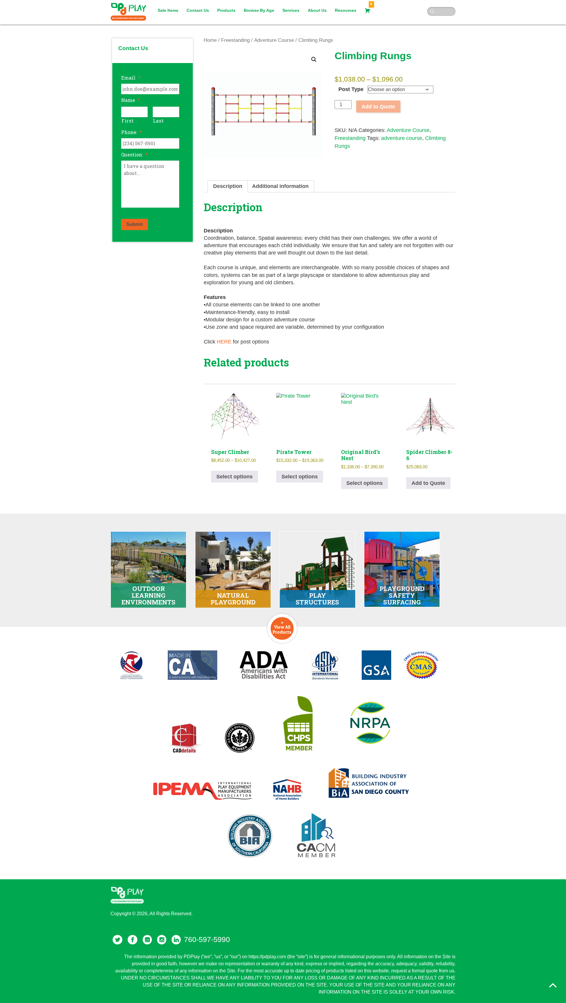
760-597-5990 (207, 939)
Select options (234, 477)
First (127, 121)
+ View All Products (282, 627)
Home (210, 40)
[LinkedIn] (176, 939)
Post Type (350, 89)
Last (158, 121)
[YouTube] (147, 939)
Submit (134, 224)
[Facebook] (132, 939)
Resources (345, 10)
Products (226, 10)
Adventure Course (274, 40)
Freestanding (235, 40)
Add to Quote (378, 107)
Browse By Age (259, 10)
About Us (317, 10)
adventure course (401, 138)
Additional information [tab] (280, 186)
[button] (314, 59)
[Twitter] (117, 939)
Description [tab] (227, 186)
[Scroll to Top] (553, 985)
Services (291, 10)
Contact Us (198, 10)
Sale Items (168, 10)
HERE (224, 342)
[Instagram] (161, 939)
